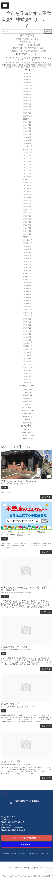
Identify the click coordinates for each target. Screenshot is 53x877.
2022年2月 (27, 204)
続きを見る (46, 497)
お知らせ (27, 392)
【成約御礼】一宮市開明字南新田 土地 (27, 48)
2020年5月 (27, 258)
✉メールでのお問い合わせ (26, 838)
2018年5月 (27, 328)
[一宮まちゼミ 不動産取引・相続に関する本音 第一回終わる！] (26, 585)
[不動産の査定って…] (26, 701)
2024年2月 (27, 140)
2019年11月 (27, 276)
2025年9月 (27, 92)
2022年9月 (27, 186)
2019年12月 (27, 273)
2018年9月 (27, 319)
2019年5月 (27, 295)
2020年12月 (27, 237)
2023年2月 (27, 173)
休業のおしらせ (28, 411)
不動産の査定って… (11, 704)
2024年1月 (27, 143)
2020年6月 (27, 255)
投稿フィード (27, 432)
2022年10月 (27, 183)
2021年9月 (27, 213)
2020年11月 (27, 240)
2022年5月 (27, 195)
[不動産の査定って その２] (26, 644)
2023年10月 (27, 152)
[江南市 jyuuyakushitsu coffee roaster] (26, 478)
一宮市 (4, 539)
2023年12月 (27, 146)
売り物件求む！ (28, 413)
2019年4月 (27, 298)
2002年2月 (27, 383)
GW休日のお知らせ (27, 42)
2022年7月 (27, 192)
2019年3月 (27, 301)
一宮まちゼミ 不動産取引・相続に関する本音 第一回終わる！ (25, 588)
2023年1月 (27, 177)
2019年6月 (27, 292)
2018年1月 (27, 340)
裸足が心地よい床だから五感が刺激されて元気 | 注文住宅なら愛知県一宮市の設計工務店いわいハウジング (28, 66)
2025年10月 (27, 89)
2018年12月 (27, 310)
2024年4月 (27, 134)
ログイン (27, 429)
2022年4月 (27, 198)
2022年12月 (27, 180)
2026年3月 (27, 76)
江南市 (4, 488)
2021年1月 (27, 234)
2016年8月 (27, 373)
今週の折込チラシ (28, 407)
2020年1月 (27, 270)
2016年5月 (27, 376)
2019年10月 (27, 280)
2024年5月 (27, 131)
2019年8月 (27, 286)
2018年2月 (27, 337)
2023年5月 (27, 167)
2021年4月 (27, 225)
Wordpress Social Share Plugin (15, 876)
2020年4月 (27, 261)
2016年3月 (27, 379)
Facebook (26, 844)
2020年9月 (27, 246)
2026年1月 (27, 83)
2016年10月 (27, 367)
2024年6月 (27, 128)
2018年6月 (27, 325)
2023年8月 (27, 158)
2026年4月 (27, 74)
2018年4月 (27, 331)
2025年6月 (27, 101)
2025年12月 (27, 86)
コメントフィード (28, 435)
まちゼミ (5, 596)
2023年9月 (27, 155)
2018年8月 (27, 322)
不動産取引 (27, 395)
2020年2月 (27, 267)
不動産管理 (27, 401)
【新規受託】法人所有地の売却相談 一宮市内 (28, 51)
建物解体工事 (27, 417)
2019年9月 (27, 283)
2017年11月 (27, 346)
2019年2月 (27, 304)
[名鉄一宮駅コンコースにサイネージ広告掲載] (26, 529)
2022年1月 (27, 207)
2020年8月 (27, 249)
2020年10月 (27, 243)
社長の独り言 (27, 423)
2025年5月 (27, 104)
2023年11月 (27, 149)
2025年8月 (27, 95)
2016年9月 (27, 370)
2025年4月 (27, 107)
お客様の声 (27, 389)
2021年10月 (27, 210)
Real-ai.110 (30, 484)
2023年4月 (27, 170)
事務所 (27, 404)
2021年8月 (27, 216)
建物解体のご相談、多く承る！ (28, 39)
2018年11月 (27, 313)
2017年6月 (27, 361)
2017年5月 (27, 364)
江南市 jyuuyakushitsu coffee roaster (19, 481)
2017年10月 (27, 349)
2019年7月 (27, 289)
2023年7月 (27, 161)
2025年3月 (27, 110)
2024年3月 (27, 137)
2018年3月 (27, 334)
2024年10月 (27, 119)
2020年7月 (27, 252)
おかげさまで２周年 (11, 761)
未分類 (27, 420)
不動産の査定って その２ (14, 647)
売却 (3, 653)
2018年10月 (27, 316)
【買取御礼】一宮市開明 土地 (28, 45)
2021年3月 (27, 228)
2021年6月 (27, 219)
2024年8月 (27, 122)
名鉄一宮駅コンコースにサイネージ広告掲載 (23, 532)
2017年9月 (27, 352)
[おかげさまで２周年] (26, 759)
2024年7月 (27, 125)
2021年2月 (27, 231)
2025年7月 (27, 98)
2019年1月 (27, 307)
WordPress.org (27, 438)
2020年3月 (27, 264)
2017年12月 (27, 343)
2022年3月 (27, 201)
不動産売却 (27, 398)
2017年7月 (27, 358)
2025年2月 (27, 113)
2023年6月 (27, 164)
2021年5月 (27, 222)
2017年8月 (27, 355)
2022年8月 (27, 189)
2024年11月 (27, 116)
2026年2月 (27, 80)
